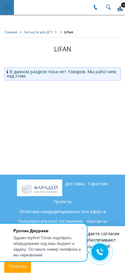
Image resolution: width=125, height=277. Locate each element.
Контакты (97, 221)
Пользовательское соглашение (50, 221)
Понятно (17, 266)
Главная (10, 32)
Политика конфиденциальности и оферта (62, 211)
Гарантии (97, 183)
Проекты (62, 201)
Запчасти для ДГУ (38, 32)
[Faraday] (39, 188)
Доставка (75, 183)
